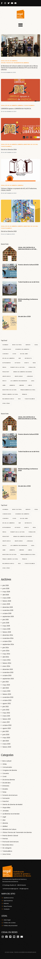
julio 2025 (5, 620)
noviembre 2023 (7, 672)
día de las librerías (8, 358)
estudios (17, 362)
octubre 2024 (7, 641)
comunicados (6, 349)
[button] (20, 25)
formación (32, 367)
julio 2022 (5, 707)
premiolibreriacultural (27, 390)
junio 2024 (5, 651)
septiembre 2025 (8, 616)
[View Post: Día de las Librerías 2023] (20, 211)
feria (34, 362)
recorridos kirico (8, 399)
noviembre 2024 (7, 638)
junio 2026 (5, 588)
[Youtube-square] (14, 937)
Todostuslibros (29, 105)
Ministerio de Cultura (31, 144)
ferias (4, 367)
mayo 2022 (6, 713)
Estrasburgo (6, 362)
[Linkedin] (18, 937)
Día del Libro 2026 (24, 316)
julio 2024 (5, 648)
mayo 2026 (6, 592)
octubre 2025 (6, 613)
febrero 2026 (6, 601)
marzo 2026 (6, 598)
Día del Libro (6, 783)
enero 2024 (6, 666)
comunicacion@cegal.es (10, 889)
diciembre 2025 (7, 607)
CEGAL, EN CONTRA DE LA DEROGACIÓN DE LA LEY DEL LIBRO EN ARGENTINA (27, 248)
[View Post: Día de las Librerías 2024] (20, 129)
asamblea (5, 344)
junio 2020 (5, 735)
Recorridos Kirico (7, 845)
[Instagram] (5, 3)
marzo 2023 (6, 691)
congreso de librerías (22, 349)
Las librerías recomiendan (11, 814)
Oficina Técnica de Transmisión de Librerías (15, 62)
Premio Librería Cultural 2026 (28, 265)
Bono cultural (6, 761)
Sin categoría (6, 848)
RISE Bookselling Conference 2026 (28, 300)
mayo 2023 (6, 685)
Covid (4, 776)
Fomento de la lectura (9, 795)
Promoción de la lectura (10, 842)
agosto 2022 (6, 703)
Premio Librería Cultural (10, 836)
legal (32, 381)
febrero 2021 (6, 719)
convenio (5, 353)
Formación (6, 798)
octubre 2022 (6, 700)
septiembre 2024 (8, 644)
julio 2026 (5, 585)
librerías (12, 385)
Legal (4, 817)
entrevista (28, 358)
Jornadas (5, 811)
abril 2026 (5, 595)
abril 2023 (5, 688)
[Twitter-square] (10, 937)
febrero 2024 (6, 663)
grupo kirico (6, 376)
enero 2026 (6, 604)
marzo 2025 (6, 629)
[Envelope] (15, 3)
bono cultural (17, 344)
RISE (19, 399)
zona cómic (6, 403)
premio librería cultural (10, 394)
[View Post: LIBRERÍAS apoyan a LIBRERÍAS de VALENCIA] (20, 90)
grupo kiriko (19, 376)
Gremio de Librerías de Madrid (22, 372)
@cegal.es (25, 889)
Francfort (5, 801)
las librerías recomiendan (18, 381)
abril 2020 (5, 741)
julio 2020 (5, 731)
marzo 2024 (6, 660)
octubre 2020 (6, 725)
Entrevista (5, 786)
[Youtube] (12, 3)
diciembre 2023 (7, 669)
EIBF (20, 358)
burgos (28, 344)
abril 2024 (5, 657)
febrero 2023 (6, 694)
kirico (4, 381)
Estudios (5, 789)
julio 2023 (5, 682)
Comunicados (7, 767)
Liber (3, 385)
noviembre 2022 (7, 697)
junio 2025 (5, 623)
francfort (5, 372)
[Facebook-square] (6, 937)
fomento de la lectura (17, 367)
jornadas (30, 376)
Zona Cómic (6, 854)
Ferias (4, 792)
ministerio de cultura (9, 390)
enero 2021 (6, 722)
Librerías (20, 105)
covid (14, 353)
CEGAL (3, 60)
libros (30, 385)
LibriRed (21, 385)
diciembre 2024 (7, 635)
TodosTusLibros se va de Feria (28, 282)
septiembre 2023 (8, 679)
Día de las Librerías (11, 60)
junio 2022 (5, 710)
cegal (36, 344)
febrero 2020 (6, 747)
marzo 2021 (6, 716)
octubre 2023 (6, 675)
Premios (5, 839)
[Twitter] (8, 3)
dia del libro (24, 353)
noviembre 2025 (7, 610)
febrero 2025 (6, 632)
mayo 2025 (6, 626)
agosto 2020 (6, 728)
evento (26, 362)
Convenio (5, 773)
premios (24, 394)
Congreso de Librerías (9, 770)
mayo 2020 (6, 738)
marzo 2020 (6, 744)
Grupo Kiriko (6, 808)
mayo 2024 (6, 654)
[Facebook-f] (1, 3)
